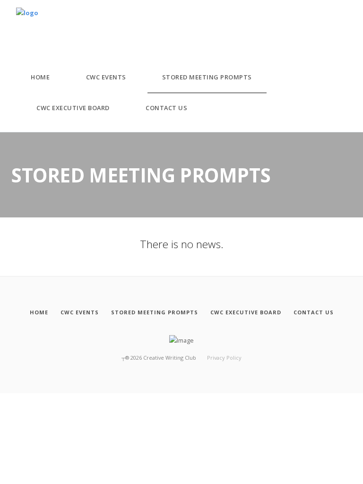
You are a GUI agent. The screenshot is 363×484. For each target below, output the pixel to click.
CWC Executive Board (73, 108)
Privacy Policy (224, 357)
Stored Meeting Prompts (207, 77)
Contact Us (166, 108)
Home (40, 77)
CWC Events (106, 77)
